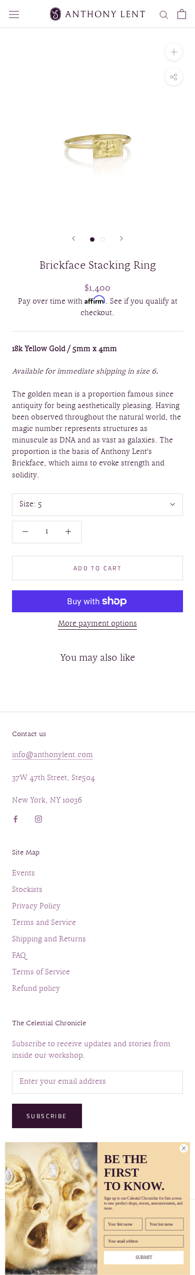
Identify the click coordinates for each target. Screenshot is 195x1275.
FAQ (19, 956)
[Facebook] (15, 818)
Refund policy (36, 989)
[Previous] (73, 238)
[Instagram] (38, 818)
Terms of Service (41, 972)
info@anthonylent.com (52, 755)
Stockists (27, 890)
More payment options (97, 624)
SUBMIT (144, 1258)
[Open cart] (182, 14)
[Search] (164, 14)
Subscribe (47, 1116)
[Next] (121, 238)
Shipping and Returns (49, 939)
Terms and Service (44, 923)
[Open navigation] (14, 13)
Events (23, 873)
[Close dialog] (184, 1148)
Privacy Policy (36, 906)
